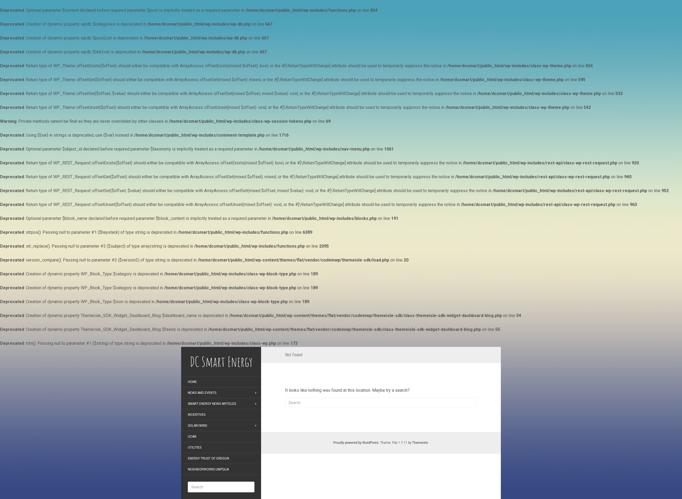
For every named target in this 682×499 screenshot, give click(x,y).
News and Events (202, 393)
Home (192, 382)
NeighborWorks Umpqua (208, 469)
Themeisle (420, 443)
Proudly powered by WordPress (356, 443)
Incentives (196, 415)
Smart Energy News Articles (212, 404)
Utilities (194, 447)
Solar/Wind (197, 425)
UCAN (192, 436)
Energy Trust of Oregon (208, 458)
